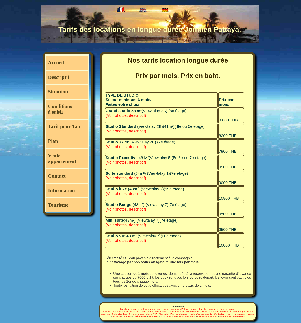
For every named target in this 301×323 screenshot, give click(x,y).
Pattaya (117, 316)
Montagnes (225, 316)
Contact (57, 176)
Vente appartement (62, 158)
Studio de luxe (136, 314)
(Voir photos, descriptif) (126, 115)
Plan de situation (179, 314)
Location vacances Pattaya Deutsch (217, 309)
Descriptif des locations (123, 311)
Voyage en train (169, 316)
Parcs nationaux (187, 316)
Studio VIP (151, 314)
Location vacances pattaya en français (140, 309)
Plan (53, 141)
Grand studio (193, 311)
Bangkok (127, 316)
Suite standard (119, 314)
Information (61, 190)
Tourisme (58, 205)
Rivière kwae (140, 316)
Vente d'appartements (201, 314)
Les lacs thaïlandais (207, 316)
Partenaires (239, 316)
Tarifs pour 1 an (176, 311)
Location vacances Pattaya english (179, 309)
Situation (58, 92)
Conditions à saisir (60, 109)
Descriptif (58, 77)
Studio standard (210, 311)
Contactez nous (222, 314)
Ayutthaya (153, 316)
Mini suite (163, 314)
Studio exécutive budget (232, 311)
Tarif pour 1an (64, 126)
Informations (238, 314)
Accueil (56, 62)
